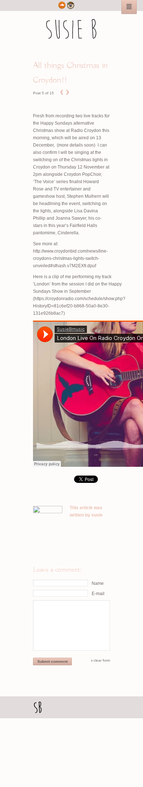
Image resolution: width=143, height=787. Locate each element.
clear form (102, 660)
